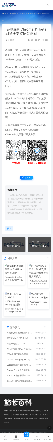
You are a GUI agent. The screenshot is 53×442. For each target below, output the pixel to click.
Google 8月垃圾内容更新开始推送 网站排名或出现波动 (20, 370)
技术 (10, 98)
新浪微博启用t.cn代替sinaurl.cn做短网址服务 (14, 245)
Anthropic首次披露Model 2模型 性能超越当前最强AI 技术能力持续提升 (20, 375)
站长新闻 (13, 13)
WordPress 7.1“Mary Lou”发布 (38, 303)
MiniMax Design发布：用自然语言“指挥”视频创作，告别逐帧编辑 (19, 359)
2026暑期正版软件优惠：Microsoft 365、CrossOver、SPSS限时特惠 (20, 354)
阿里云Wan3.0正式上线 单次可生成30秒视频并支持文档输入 (38, 282)
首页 (6, 13)
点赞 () (27, 177)
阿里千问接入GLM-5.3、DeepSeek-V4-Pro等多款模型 (14, 310)
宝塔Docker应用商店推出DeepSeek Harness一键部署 (20, 380)
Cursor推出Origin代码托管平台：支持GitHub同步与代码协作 (20, 365)
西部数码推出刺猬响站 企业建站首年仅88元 (14, 279)
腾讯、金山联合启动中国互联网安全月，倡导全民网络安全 (39, 245)
